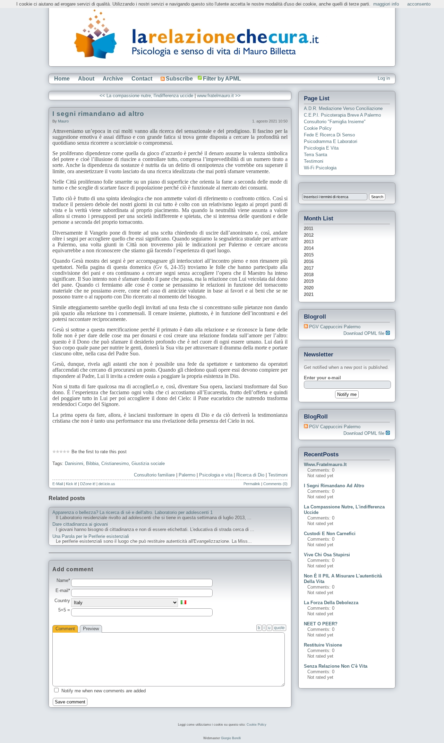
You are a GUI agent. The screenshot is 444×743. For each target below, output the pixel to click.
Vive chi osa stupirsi (327, 554)
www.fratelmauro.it (325, 464)
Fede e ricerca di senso (329, 134)
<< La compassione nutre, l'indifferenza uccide (146, 95)
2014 (309, 248)
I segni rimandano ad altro (98, 113)
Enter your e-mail (322, 377)
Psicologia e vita (215, 475)
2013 (309, 241)
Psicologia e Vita (321, 148)
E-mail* (63, 590)
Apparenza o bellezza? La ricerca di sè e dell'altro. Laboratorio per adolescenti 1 (132, 512)
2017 (309, 268)
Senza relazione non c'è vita (335, 666)
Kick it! (71, 484)
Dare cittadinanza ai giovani (80, 524)
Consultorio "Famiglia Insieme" (335, 121)
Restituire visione (323, 645)
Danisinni (74, 463)
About (86, 79)
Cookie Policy (318, 128)
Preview (91, 628)
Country (62, 600)
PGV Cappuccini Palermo (334, 326)
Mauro (63, 121)
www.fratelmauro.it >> (219, 95)
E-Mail (57, 484)
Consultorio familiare (154, 475)
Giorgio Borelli (231, 738)
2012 (309, 235)
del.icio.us (107, 484)
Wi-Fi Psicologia (320, 167)
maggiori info (386, 4)
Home (62, 79)
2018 (309, 274)
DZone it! (87, 484)
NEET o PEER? (321, 623)
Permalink (252, 484)
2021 (309, 294)
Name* (63, 580)
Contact (141, 79)
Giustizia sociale (148, 463)
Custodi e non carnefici (330, 533)
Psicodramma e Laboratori (330, 141)
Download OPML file (364, 333)
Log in (384, 78)
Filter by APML (222, 79)
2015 (309, 254)
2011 (308, 228)
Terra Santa (315, 154)
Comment (65, 628)
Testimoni (278, 475)
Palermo (187, 475)
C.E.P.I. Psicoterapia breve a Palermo (342, 115)
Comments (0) (275, 484)
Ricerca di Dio (250, 475)
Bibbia (92, 463)
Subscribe (179, 79)
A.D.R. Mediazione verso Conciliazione (343, 108)
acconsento (418, 4)
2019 (309, 281)
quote (279, 627)
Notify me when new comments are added (103, 690)
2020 (309, 287)
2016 (309, 261)
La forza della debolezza (331, 602)
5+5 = (64, 610)
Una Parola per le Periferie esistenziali (90, 536)
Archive (113, 79)
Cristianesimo (115, 463)
